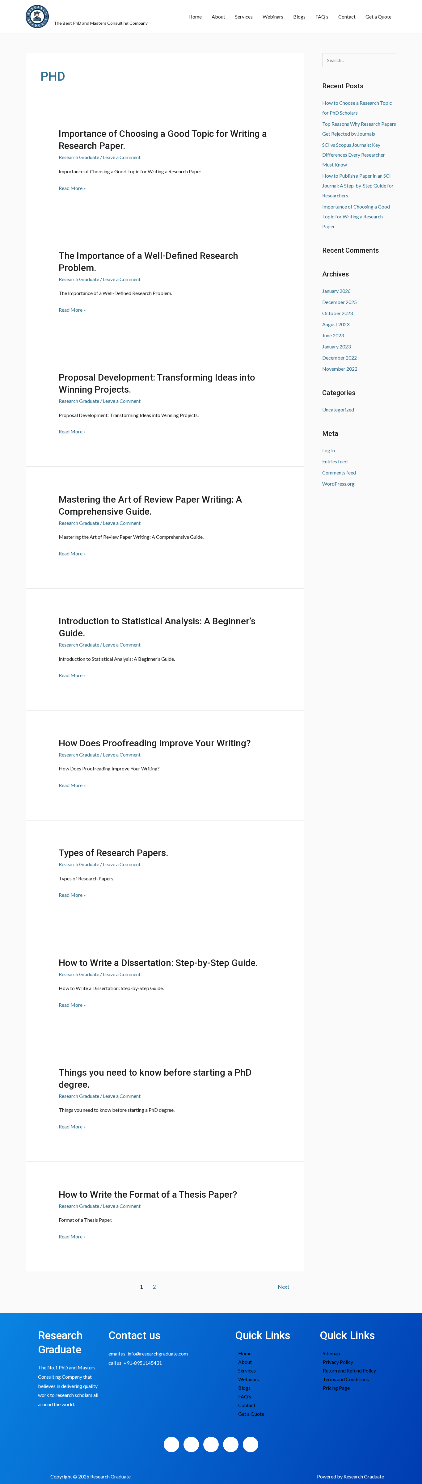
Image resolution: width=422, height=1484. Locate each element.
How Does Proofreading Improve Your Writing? (155, 743)
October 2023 (337, 313)
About (218, 16)
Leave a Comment (122, 157)
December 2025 (339, 302)
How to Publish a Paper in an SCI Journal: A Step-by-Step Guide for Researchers (358, 185)
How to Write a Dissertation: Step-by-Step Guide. (158, 962)
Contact (347, 16)
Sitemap (331, 1353)
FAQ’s (321, 16)
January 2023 (336, 346)
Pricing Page (336, 1388)
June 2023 (333, 335)
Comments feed (339, 472)
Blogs (299, 16)
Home (195, 16)
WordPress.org (338, 484)
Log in (328, 450)
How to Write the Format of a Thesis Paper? (148, 1194)
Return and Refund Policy (349, 1370)
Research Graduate (100, 13)
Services (244, 16)
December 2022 (339, 357)
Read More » (72, 188)
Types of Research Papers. (113, 852)
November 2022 (339, 369)
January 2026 (336, 291)
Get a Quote (378, 16)
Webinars (273, 16)
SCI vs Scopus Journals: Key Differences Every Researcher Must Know (353, 154)
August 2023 (335, 324)
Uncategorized (338, 409)
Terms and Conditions (346, 1379)
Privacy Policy (338, 1362)
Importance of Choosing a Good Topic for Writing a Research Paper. (356, 216)
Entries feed (335, 461)
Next (287, 1287)
